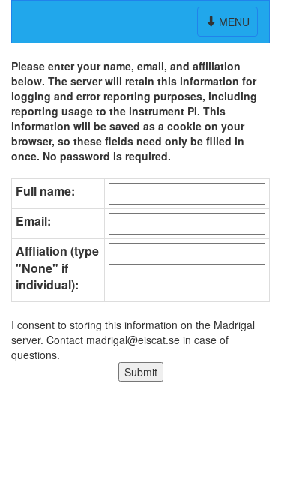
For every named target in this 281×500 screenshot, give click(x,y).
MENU (229, 25)
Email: (33, 221)
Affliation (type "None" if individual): (57, 268)
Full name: (45, 191)
